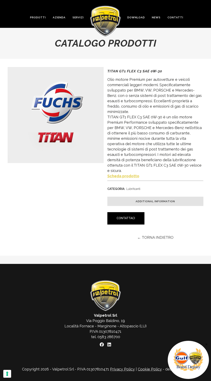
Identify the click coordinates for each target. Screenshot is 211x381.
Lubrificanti (133, 188)
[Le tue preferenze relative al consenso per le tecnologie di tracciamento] (7, 374)
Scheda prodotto (123, 176)
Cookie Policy (150, 369)
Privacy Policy (122, 369)
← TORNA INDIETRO (155, 237)
